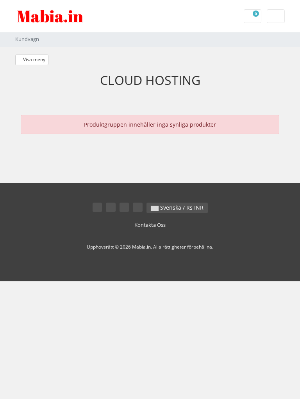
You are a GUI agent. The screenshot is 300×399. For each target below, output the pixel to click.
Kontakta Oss (150, 225)
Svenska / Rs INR (181, 207)
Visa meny (33, 59)
